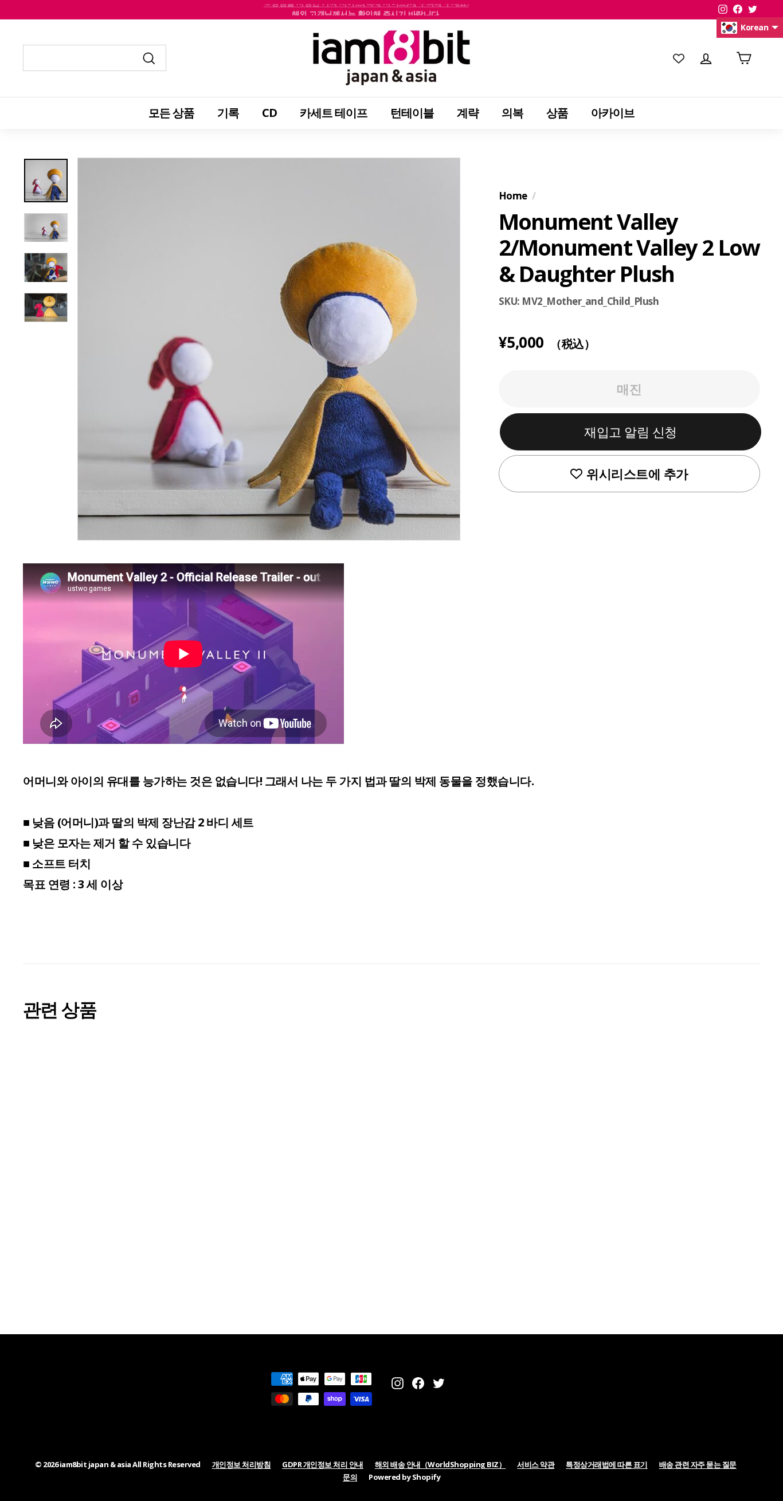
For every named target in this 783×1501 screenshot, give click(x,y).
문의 (350, 1477)
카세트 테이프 (333, 112)
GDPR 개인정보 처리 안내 (322, 1464)
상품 (557, 112)
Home (513, 195)
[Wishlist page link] (678, 58)
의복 (512, 112)
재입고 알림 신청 (630, 431)
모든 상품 (171, 112)
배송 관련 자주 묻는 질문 (698, 1464)
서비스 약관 (535, 1464)
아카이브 (613, 112)
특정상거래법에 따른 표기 (607, 1464)
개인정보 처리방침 (241, 1464)
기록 (228, 112)
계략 (468, 112)
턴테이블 (412, 112)
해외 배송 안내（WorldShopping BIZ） (440, 1464)
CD (269, 112)
